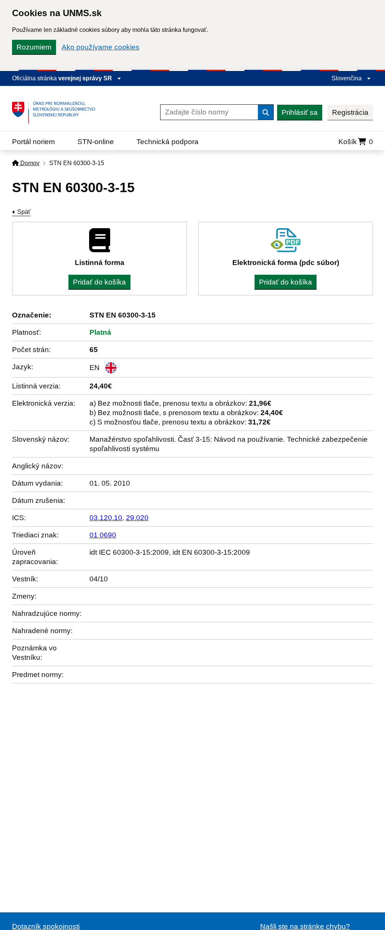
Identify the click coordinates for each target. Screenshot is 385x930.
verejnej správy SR (86, 78)
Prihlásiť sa (300, 112)
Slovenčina (347, 78)
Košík (355, 142)
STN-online (95, 142)
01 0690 (102, 535)
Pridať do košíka (99, 282)
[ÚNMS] (56, 112)
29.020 (137, 518)
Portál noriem (33, 142)
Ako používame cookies (100, 47)
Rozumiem (34, 47)
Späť (23, 212)
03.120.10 (105, 518)
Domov (29, 163)
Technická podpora (167, 142)
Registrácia (350, 112)
